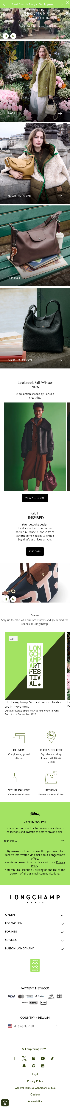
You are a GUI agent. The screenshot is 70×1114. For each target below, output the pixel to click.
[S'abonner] (63, 841)
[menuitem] (34, 1026)
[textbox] (23, 1026)
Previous (5, 4)
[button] (11, 14)
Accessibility (35, 1101)
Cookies (35, 1094)
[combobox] (34, 1026)
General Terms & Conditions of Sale (35, 1088)
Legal (35, 1074)
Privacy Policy (35, 1081)
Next (61, 4)
